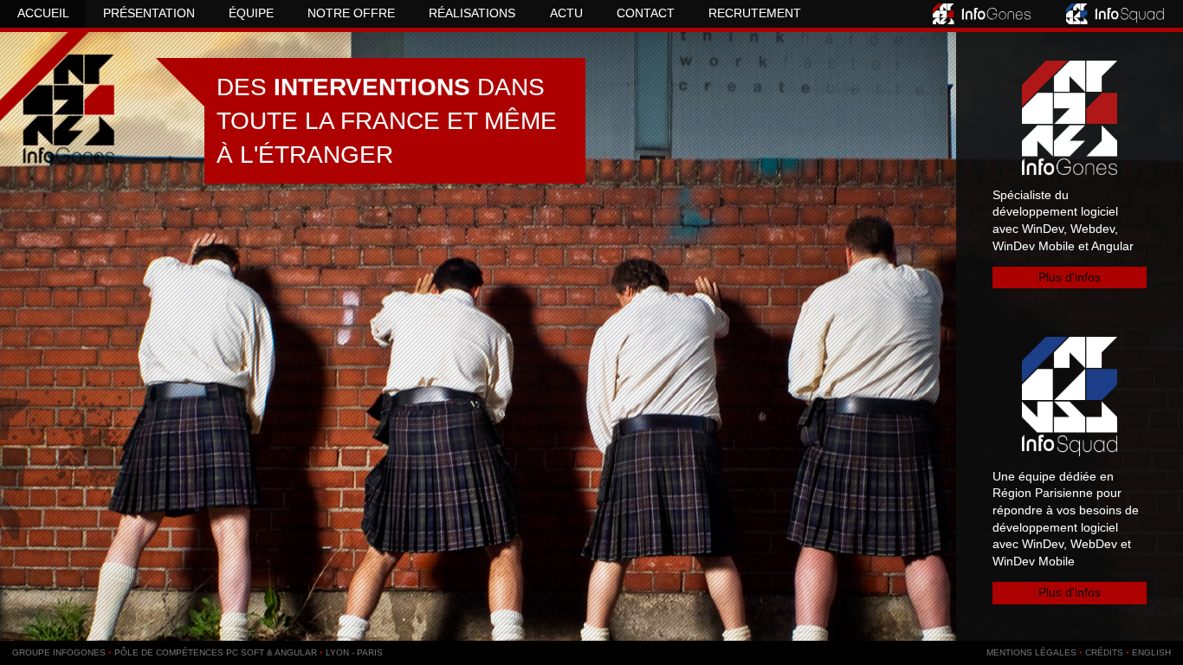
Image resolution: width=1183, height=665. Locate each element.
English (1151, 652)
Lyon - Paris (354, 652)
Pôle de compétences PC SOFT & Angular (215, 652)
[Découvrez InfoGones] (983, 14)
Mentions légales (1031, 652)
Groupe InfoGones (59, 652)
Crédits (1104, 652)
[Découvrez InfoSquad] (1116, 14)
